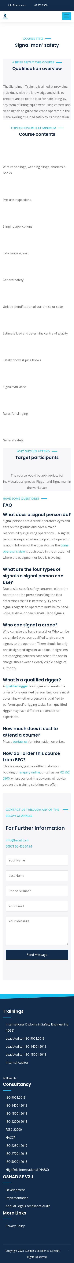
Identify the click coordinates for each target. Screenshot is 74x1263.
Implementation (17, 1198)
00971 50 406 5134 (19, 846)
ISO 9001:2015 (16, 1097)
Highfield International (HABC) (27, 1170)
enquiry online (30, 772)
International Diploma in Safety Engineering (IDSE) (37, 1027)
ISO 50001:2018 (16, 1162)
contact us (20, 741)
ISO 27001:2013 (16, 1153)
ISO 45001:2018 (16, 1113)
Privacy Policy (15, 1226)
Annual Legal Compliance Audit (28, 1206)
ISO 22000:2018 (16, 1121)
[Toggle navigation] (66, 16)
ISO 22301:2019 (16, 1145)
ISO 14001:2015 (16, 1105)
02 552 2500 (40, 5)
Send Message (37, 955)
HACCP (11, 1137)
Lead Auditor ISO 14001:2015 (26, 1046)
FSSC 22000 (14, 1129)
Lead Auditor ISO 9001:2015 (25, 1038)
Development (15, 1190)
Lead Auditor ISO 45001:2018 (26, 1054)
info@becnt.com (17, 5)
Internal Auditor (17, 1062)
